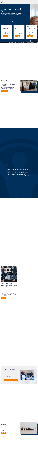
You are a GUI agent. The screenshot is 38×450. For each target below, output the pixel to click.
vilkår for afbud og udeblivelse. (8, 88)
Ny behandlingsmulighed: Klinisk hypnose (26, 42)
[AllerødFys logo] (5, 1)
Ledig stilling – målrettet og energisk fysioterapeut (10, 42)
